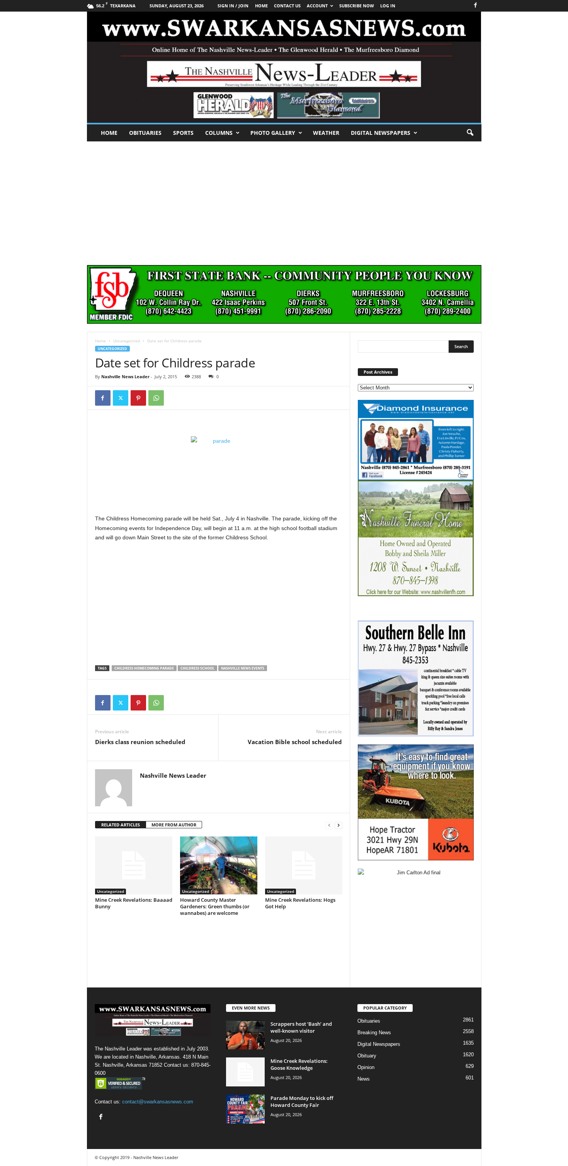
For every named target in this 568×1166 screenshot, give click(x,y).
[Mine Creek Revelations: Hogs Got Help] (303, 865)
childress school (197, 668)
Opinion (365, 1067)
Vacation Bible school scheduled (295, 742)
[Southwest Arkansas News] (284, 67)
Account (317, 5)
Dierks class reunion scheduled (140, 742)
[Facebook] (475, 5)
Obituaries (145, 132)
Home (109, 132)
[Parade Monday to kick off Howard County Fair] (245, 1109)
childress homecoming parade (144, 668)
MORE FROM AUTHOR (173, 825)
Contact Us (287, 5)
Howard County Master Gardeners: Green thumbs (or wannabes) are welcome (215, 906)
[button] (469, 132)
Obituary (366, 1056)
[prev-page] (329, 825)
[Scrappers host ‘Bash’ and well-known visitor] (245, 1034)
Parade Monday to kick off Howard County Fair (301, 1101)
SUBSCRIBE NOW (356, 5)
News (363, 1079)
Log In (387, 5)
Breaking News (374, 1032)
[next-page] (338, 825)
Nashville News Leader (125, 376)
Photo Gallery (272, 132)
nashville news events (242, 668)
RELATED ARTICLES (120, 825)
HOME (261, 5)
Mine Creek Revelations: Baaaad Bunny (133, 903)
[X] (120, 398)
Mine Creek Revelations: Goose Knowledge (299, 1064)
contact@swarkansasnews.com (157, 1102)
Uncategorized (126, 340)
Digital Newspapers (380, 132)
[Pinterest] (138, 398)
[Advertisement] (284, 199)
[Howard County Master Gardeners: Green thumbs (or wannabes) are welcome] (218, 865)
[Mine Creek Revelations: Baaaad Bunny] (133, 865)
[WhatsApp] (156, 398)
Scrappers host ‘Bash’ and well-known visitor (301, 1027)
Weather (326, 132)
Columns (219, 132)
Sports (183, 132)
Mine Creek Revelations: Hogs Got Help (300, 903)
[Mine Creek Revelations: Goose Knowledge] (245, 1071)
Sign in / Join (233, 5)
